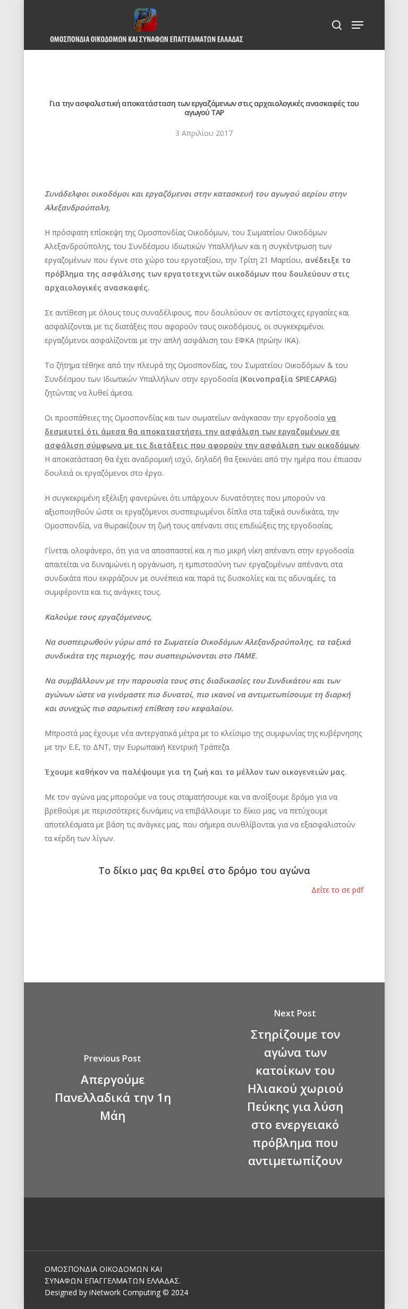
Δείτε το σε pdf (337, 890)
